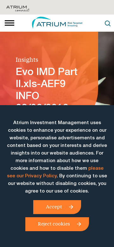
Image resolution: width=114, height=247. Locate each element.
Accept (54, 206)
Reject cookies (54, 223)
